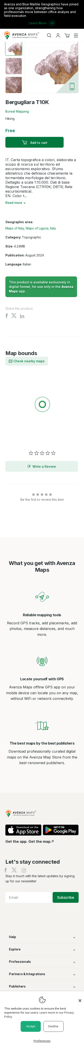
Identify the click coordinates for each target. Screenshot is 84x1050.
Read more (13, 203)
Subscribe (65, 897)
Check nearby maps (29, 361)
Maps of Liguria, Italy (41, 228)
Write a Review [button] (44, 466)
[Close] (80, 998)
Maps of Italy (14, 228)
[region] (42, 405)
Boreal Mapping (17, 111)
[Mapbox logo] (16, 437)
